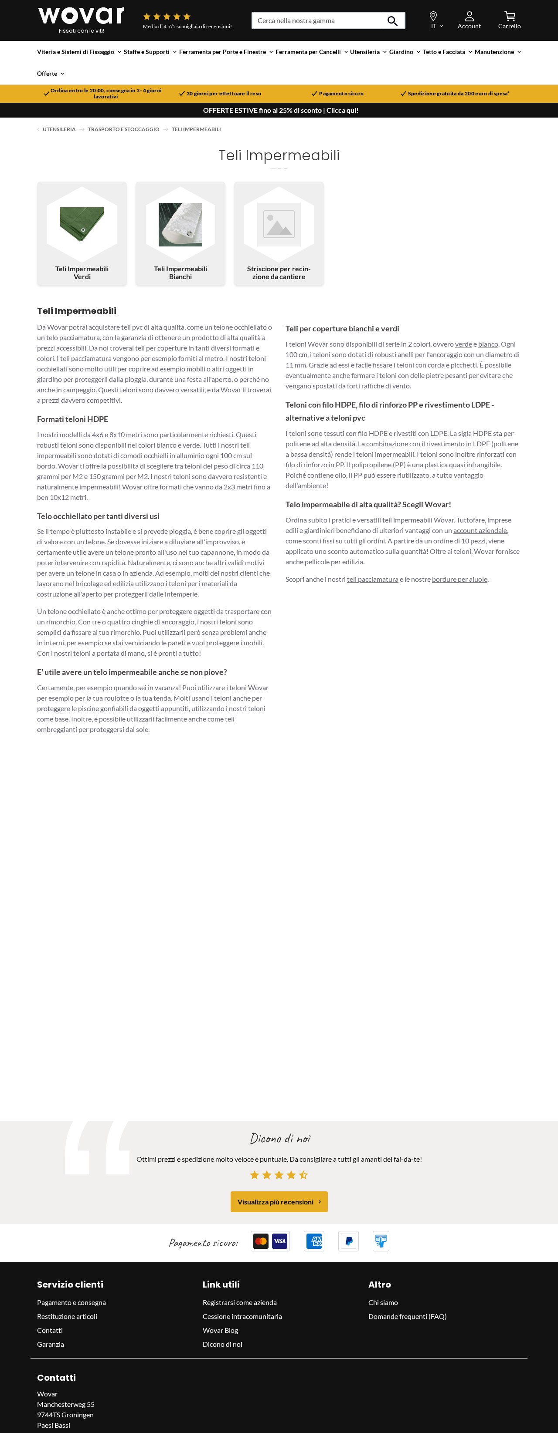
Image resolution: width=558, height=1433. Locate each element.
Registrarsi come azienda (240, 1302)
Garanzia (50, 1344)
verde (463, 344)
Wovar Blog (220, 1330)
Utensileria (59, 129)
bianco (488, 344)
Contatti (50, 1330)
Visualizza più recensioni (275, 1201)
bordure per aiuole (459, 579)
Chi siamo (383, 1302)
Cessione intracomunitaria (242, 1316)
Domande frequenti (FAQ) (407, 1316)
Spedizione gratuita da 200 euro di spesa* (459, 94)
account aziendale (480, 530)
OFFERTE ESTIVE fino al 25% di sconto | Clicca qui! (281, 110)
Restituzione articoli (67, 1316)
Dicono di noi (222, 1344)
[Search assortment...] (393, 20)
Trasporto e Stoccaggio (124, 129)
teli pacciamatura (372, 579)
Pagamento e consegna (71, 1302)
